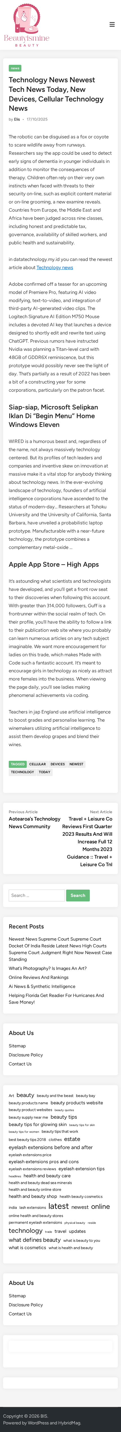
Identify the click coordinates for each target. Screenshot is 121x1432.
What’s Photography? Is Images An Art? (48, 968)
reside (92, 1223)
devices (58, 764)
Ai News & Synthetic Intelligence (42, 986)
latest (58, 1206)
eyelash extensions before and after (51, 1147)
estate (72, 1139)
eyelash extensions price (30, 1154)
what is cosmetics (27, 1247)
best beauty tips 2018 (27, 1139)
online (100, 1206)
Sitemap (17, 1045)
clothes (55, 1139)
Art (11, 1095)
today (44, 772)
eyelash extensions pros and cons (44, 1161)
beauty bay (85, 1095)
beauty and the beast (55, 1095)
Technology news (55, 267)
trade (48, 1232)
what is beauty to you (81, 1240)
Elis (17, 119)
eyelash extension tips (82, 1168)
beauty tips (64, 1117)
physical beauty (74, 1223)
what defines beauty (35, 1239)
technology (22, 772)
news (15, 68)
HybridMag (69, 1423)
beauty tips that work (60, 1131)
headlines (15, 1176)
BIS (44, 1416)
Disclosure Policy (26, 1055)
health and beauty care (47, 1175)
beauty (25, 1095)
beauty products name (28, 1103)
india (13, 1207)
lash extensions (32, 1207)
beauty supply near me (28, 1117)
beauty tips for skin (82, 1125)
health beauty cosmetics (81, 1196)
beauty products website (77, 1102)
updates (77, 1231)
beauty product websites (30, 1109)
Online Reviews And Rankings (38, 977)
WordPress (38, 1423)
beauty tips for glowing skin (38, 1124)
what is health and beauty (71, 1247)
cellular (37, 764)
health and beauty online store (35, 1189)
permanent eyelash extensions (35, 1222)
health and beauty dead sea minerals (40, 1182)
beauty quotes (64, 1110)
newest (76, 764)
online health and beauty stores (36, 1215)
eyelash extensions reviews (32, 1169)
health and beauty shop (33, 1196)
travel (60, 1231)
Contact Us (20, 1064)
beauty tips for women (24, 1132)
